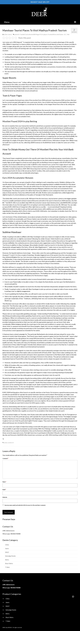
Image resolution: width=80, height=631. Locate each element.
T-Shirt (7, 567)
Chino (7, 545)
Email (4, 489)
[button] (73, 597)
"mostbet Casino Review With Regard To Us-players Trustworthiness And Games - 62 (42, 34)
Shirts (7, 560)
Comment (5, 458)
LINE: (4, 531)
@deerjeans (10, 531)
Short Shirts (9, 563)
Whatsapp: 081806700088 (11, 534)
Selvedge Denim (10, 556)
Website (4, 497)
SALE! (7, 552)
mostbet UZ (11, 442)
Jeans (7, 548)
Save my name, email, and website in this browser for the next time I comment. (25, 505)
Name (4, 481)
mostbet (12, 169)
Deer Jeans (8, 34)
